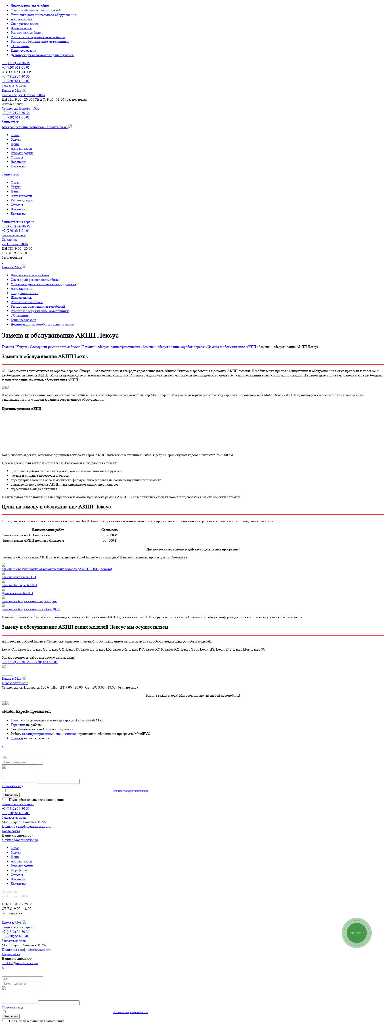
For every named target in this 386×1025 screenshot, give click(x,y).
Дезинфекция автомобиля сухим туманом (42, 55)
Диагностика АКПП (17, 593)
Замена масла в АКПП (19, 577)
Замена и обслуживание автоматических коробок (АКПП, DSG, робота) (57, 569)
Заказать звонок (14, 85)
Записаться (10, 122)
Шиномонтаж (21, 28)
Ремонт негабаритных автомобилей (38, 37)
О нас (15, 135)
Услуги (16, 139)
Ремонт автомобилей (27, 32)
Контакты (18, 166)
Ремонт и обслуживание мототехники (40, 41)
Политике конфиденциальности (130, 791)
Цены (15, 144)
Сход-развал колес (24, 23)
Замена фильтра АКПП (19, 585)
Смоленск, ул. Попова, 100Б (23, 95)
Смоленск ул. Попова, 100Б (15, 241)
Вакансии (18, 162)
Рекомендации (22, 153)
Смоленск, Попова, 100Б (21, 108)
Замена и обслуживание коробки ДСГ (31, 609)
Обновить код (12, 786)
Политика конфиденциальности (26, 826)
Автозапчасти (21, 148)
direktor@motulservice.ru (20, 840)
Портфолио (19, 870)
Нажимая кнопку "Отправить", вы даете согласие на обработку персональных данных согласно (77, 791)
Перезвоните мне (15, 683)
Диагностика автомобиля (30, 6)
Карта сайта (11, 831)
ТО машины (20, 46)
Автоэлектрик (21, 19)
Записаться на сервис (18, 222)
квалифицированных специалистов (49, 733)
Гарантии (18, 725)
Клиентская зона (23, 50)
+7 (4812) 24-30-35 (16, 63)
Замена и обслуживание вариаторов (29, 601)
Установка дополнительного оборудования (43, 15)
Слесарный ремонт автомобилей (36, 10)
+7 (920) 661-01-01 (16, 67)
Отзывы (17, 157)
